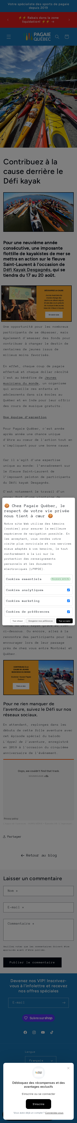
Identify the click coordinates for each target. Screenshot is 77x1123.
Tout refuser (18, 621)
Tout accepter (64, 621)
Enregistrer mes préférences (41, 621)
